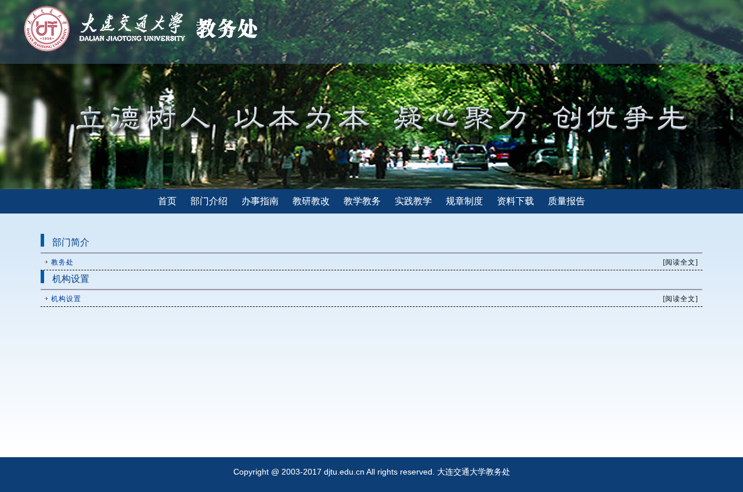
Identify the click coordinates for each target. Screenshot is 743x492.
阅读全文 (680, 262)
